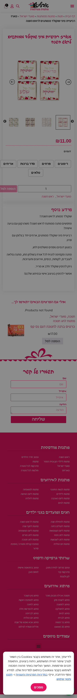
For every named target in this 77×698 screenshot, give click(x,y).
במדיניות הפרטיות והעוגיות (31, 674)
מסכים (38, 687)
